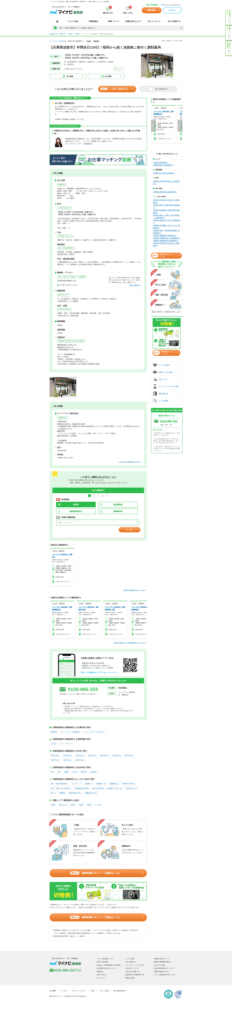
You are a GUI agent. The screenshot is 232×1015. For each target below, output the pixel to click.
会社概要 (53, 991)
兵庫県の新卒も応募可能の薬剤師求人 (166, 206)
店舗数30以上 (62, 418)
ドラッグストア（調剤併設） (71, 732)
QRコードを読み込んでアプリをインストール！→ (100, 672)
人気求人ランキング (132, 968)
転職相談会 (93, 21)
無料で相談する (135, 285)
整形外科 (84, 772)
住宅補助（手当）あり (65, 236)
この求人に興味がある (115, 89)
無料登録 (151, 10)
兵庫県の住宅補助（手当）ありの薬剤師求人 (166, 226)
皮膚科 (66, 772)
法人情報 (108, 76)
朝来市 (72, 805)
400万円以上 (80, 755)
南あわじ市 (63, 805)
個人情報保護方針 (120, 991)
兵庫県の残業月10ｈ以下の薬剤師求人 (166, 221)
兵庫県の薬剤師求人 (160, 163)
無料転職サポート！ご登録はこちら (95, 873)
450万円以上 (92, 755)
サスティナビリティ (79, 991)
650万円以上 (55, 760)
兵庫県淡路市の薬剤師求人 (163, 165)
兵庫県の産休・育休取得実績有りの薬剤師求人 (166, 232)
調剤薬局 (54, 732)
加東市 (89, 805)
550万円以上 (116, 755)
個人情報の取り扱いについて (107, 968)
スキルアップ (76, 784)
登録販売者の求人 (75, 793)
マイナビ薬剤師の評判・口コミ (165, 975)
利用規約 (100, 971)
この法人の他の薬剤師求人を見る (129, 462)
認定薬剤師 (118, 504)
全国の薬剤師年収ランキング (164, 968)
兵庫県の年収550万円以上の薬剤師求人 (166, 182)
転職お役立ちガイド (134, 21)
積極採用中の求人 (91, 793)
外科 (59, 772)
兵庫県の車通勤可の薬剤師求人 (165, 236)
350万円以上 (67, 755)
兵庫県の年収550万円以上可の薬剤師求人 (166, 201)
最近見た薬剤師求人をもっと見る (134, 590)
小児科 (74, 772)
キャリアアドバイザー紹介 (134, 965)
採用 (92, 991)
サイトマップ (101, 978)
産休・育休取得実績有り (66, 248)
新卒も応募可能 (79, 341)
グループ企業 (104, 991)
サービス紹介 (73, 21)
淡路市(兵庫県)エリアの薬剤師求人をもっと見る (129, 643)
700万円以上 (67, 760)
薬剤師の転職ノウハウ (162, 959)
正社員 (53, 744)
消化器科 (93, 772)
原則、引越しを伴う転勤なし (67, 277)
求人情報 (69, 76)
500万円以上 (104, 755)
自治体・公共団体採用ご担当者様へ (109, 965)
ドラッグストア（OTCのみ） (95, 732)
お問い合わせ (101, 975)
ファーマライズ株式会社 (58, 41)
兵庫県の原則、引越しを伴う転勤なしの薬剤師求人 (166, 216)
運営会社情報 (130, 978)
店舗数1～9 (89, 784)
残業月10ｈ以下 (63, 295)
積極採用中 (61, 185)
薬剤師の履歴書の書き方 (162, 962)
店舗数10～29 (101, 784)
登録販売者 (118, 511)
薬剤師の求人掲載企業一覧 (134, 975)
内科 (52, 772)
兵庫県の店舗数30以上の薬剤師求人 (166, 238)
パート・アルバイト (66, 744)
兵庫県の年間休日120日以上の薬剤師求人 (166, 244)
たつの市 (98, 805)
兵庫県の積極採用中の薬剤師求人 (165, 241)
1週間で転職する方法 (161, 971)
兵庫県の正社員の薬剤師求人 (164, 173)
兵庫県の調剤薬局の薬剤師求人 (165, 192)
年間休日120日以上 (64, 309)
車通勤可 (82, 277)
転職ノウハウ (113, 21)
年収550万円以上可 (64, 208)
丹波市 (53, 805)
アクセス (119, 69)
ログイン (172, 10)
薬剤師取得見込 (76, 511)
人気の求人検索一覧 (132, 971)
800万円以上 (80, 760)
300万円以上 (55, 755)
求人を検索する (174, 21)
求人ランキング (154, 21)
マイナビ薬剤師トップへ (105, 959)
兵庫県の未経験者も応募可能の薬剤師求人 (166, 211)
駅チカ (53, 793)
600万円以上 (129, 755)
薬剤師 (76, 504)
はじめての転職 (159, 965)
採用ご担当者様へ (152, 5)
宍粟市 (81, 805)
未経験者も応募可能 (64, 341)
